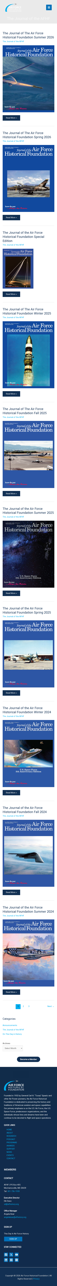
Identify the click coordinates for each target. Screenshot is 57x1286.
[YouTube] (17, 1255)
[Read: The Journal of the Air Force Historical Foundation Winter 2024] (28, 753)
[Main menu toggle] (49, 7)
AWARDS (11, 1145)
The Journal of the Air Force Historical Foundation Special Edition (23, 237)
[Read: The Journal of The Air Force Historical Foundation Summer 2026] (28, 78)
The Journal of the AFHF (13, 41)
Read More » (11, 117)
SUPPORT (11, 1149)
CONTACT (11, 1158)
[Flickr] (17, 1260)
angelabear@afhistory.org (15, 1217)
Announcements (10, 1025)
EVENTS (10, 1155)
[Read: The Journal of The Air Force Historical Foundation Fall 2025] (28, 454)
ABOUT (10, 1133)
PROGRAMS (12, 1142)
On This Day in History (12, 1034)
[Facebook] (6, 1255)
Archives (6, 1043)
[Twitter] (11, 1255)
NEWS (9, 1152)
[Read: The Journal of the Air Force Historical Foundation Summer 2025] (28, 554)
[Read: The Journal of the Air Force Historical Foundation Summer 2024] (28, 953)
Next (50, 1006)
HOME (9, 1129)
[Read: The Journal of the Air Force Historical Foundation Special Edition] (18, 268)
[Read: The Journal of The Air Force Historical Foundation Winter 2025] (28, 354)
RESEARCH (11, 1136)
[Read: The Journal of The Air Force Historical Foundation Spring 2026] (28, 178)
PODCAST (11, 1139)
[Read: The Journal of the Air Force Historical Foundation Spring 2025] (28, 653)
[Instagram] (11, 1260)
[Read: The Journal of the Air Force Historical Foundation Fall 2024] (28, 853)
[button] (13, 1239)
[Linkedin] (6, 1260)
